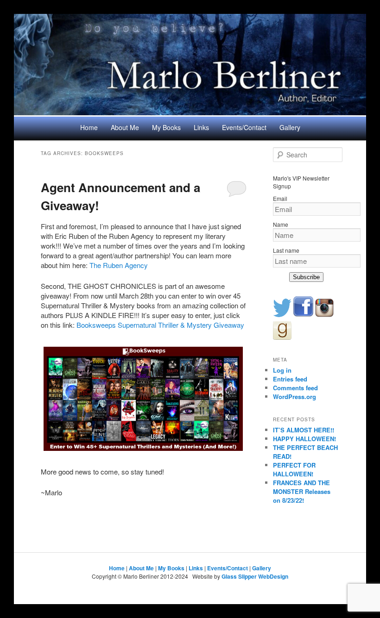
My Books (166, 127)
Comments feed (295, 387)
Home (89, 127)
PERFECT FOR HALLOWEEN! (294, 469)
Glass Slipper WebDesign (255, 576)
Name (280, 224)
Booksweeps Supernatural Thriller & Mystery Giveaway (160, 325)
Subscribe (306, 277)
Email (280, 198)
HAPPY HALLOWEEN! (304, 438)
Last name (286, 250)
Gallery (289, 127)
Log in (282, 370)
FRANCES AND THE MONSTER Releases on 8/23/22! (301, 491)
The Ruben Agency (118, 265)
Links (201, 127)
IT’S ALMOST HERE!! (303, 429)
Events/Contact (244, 127)
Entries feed (290, 379)
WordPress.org (294, 396)
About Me (125, 127)
